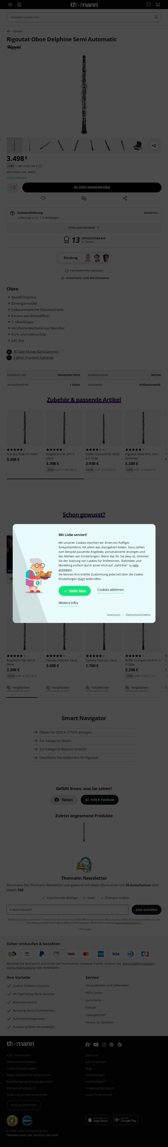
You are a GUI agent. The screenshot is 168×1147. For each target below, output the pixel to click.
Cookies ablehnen (110, 589)
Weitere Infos (68, 603)
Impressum (114, 614)
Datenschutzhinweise (138, 614)
